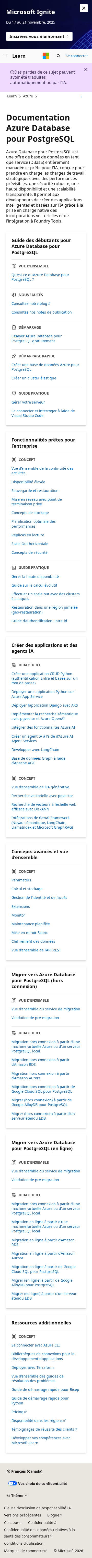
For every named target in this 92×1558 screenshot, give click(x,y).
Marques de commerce (24, 1550)
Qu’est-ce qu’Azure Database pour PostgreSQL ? (40, 277)
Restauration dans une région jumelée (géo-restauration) (45, 609)
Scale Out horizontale (30, 543)
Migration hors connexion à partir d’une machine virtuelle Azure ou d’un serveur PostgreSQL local (46, 1046)
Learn (12, 96)
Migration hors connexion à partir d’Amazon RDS (41, 1062)
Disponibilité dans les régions (37, 1420)
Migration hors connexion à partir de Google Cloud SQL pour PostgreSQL (43, 1089)
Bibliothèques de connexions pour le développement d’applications (43, 1356)
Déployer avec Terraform (33, 1367)
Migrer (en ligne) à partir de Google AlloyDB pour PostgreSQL (42, 1282)
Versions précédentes (22, 1515)
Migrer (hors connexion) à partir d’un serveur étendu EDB (43, 1116)
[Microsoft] (46, 56)
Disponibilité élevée (28, 482)
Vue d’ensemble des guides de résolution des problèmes (38, 1378)
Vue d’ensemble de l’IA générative (40, 787)
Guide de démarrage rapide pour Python (40, 1400)
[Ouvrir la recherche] (58, 56)
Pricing (18, 1412)
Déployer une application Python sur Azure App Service (43, 694)
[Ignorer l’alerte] (84, 8)
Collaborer (13, 1522)
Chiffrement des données (33, 941)
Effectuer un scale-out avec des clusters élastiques (46, 596)
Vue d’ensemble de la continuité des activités (42, 470)
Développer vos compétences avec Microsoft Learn (41, 1440)
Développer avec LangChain (35, 749)
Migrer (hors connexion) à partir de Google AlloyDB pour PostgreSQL (42, 1102)
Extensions (21, 906)
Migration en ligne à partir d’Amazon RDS (43, 1242)
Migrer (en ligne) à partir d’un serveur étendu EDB (44, 1296)
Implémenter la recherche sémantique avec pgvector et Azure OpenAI (45, 716)
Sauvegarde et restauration (35, 490)
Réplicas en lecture (28, 535)
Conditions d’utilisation (23, 1543)
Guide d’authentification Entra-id (39, 621)
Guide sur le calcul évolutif (34, 585)
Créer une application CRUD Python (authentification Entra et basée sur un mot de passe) (45, 678)
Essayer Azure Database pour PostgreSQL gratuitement (37, 338)
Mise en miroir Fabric (30, 932)
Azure (28, 96)
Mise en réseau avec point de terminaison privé (37, 501)
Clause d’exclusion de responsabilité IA (37, 1507)
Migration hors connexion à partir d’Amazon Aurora (41, 1075)
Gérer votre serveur (28, 402)
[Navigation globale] (5, 56)
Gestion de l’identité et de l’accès (39, 897)
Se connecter (77, 55)
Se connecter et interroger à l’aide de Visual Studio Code (43, 413)
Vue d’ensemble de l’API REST (36, 950)
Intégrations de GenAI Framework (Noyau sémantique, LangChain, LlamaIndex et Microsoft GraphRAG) (42, 822)
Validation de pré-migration (35, 1018)
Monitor (18, 915)
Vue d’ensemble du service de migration (46, 1009)
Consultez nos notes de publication (42, 312)
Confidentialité (40, 1522)
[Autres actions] (81, 96)
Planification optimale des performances (34, 523)
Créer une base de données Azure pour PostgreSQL (45, 367)
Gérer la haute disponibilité (35, 576)
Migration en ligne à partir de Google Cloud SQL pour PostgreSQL (44, 1269)
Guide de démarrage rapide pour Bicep (45, 1389)
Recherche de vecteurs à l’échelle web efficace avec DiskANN (44, 806)
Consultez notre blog (29, 303)
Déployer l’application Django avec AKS (45, 705)
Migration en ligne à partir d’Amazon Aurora (43, 1255)
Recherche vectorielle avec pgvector (42, 795)
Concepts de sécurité (30, 552)
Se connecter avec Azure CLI (36, 1345)
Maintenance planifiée (31, 924)
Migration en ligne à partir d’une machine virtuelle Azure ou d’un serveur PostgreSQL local (46, 1226)
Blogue (53, 1515)
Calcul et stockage (27, 889)
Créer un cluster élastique (34, 378)
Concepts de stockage (30, 512)
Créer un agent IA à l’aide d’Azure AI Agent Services (42, 738)
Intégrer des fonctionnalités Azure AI (43, 727)
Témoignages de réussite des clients (43, 1429)
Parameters (21, 880)
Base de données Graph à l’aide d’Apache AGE (38, 760)
